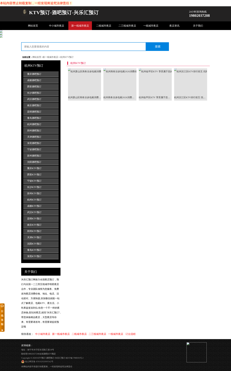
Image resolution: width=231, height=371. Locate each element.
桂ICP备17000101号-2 (74, 358)
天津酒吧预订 (34, 137)
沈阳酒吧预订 (34, 162)
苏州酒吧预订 (34, 155)
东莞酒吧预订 (34, 143)
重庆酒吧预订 (34, 74)
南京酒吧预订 (34, 105)
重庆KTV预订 (34, 168)
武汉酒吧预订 (34, 99)
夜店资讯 (174, 25)
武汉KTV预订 (34, 212)
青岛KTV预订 (34, 250)
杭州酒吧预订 (34, 124)
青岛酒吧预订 (34, 118)
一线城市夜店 (150, 25)
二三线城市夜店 (127, 25)
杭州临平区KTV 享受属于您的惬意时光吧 (155, 97)
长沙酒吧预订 (34, 93)
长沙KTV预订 (34, 187)
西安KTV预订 (34, 174)
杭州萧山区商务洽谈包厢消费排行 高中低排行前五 (84, 97)
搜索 (158, 46)
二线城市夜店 (103, 25)
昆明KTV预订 (34, 218)
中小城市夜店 (56, 25)
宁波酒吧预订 (34, 149)
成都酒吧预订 (34, 80)
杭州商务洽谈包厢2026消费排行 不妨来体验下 (119, 97)
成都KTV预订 (34, 206)
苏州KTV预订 (34, 193)
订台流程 (131, 334)
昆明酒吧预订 (34, 111)
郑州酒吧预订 (34, 130)
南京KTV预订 (34, 225)
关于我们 (198, 25)
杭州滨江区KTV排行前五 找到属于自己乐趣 (190, 97)
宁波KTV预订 (34, 181)
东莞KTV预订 (34, 256)
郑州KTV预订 (34, 231)
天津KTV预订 (34, 237)
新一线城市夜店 (80, 25)
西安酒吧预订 (34, 86)
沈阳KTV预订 (34, 243)
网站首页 (33, 25)
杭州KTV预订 (67, 57)
